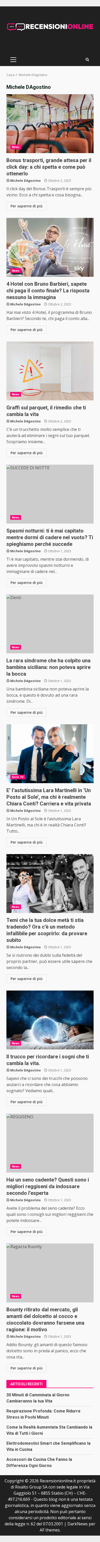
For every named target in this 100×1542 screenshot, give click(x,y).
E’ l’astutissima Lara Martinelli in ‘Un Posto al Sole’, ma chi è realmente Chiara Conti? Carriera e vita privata (50, 753)
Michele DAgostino (25, 180)
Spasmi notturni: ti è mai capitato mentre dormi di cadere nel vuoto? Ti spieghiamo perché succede (50, 494)
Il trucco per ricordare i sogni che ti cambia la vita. (50, 1020)
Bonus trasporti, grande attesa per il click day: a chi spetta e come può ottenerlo (50, 123)
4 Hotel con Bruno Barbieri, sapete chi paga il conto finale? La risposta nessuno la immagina (50, 247)
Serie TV (18, 777)
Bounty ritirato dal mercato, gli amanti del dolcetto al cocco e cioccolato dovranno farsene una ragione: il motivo (50, 1272)
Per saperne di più (27, 206)
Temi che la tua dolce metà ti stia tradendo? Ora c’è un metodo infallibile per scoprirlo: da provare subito (50, 883)
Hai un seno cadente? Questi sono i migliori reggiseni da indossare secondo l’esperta (50, 1143)
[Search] (87, 60)
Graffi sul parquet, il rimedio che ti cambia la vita (50, 371)
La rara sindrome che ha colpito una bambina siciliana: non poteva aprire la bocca (50, 623)
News (15, 147)
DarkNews (77, 1524)
